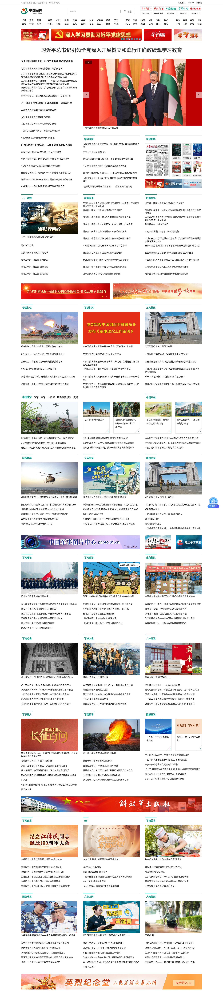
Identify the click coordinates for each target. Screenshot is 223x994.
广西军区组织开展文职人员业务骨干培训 (101, 952)
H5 (199, 19)
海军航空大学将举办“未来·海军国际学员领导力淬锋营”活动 (171, 437)
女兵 (128, 19)
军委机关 (89, 307)
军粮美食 (151, 820)
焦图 (39, 19)
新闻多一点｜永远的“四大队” (188, 738)
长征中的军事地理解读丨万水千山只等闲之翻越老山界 (46, 703)
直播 (67, 23)
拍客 (91, 23)
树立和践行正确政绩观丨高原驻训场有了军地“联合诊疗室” (47, 438)
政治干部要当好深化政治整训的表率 (37, 623)
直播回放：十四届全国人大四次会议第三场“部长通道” (45, 876)
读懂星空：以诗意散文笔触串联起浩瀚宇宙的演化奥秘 (170, 703)
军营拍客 (89, 714)
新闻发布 (89, 198)
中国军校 (151, 397)
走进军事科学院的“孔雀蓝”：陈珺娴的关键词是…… (106, 935)
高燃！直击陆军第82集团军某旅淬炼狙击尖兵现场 (44, 765)
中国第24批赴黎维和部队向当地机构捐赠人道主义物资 (170, 596)
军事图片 (27, 714)
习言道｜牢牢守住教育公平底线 (157, 738)
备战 (67, 19)
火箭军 (100, 19)
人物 (185, 23)
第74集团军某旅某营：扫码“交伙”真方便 (163, 867)
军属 (178, 19)
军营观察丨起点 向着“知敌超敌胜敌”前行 (39, 518)
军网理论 (27, 557)
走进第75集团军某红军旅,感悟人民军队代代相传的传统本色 (48, 447)
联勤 (108, 19)
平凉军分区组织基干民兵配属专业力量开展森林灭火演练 (47, 957)
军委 (50, 19)
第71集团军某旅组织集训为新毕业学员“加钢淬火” (105, 437)
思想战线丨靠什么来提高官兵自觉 (36, 627)
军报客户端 (158, 13)
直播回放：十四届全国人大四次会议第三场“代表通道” (45, 886)
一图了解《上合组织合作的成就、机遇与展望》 (166, 759)
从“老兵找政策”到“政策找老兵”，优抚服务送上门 (43, 952)
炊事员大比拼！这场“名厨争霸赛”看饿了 (163, 859)
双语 (192, 23)
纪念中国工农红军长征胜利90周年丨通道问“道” (42, 699)
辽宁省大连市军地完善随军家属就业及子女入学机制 (45, 943)
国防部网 (145, 13)
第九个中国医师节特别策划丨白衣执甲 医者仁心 (167, 952)
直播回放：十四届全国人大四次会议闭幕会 (40, 881)
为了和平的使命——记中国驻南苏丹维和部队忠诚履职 (170, 618)
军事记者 (184, 8)
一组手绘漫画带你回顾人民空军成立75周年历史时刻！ (108, 876)
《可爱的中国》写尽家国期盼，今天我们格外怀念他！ (46, 694)
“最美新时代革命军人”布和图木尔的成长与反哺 (42, 509)
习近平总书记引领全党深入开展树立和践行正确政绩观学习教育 (111, 49)
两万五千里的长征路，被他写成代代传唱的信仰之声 (107, 694)
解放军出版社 (196, 8)
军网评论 (89, 557)
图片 (75, 23)
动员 (151, 19)
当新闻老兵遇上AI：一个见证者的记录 (162, 684)
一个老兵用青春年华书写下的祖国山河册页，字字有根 (170, 699)
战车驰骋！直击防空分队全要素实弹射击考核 (41, 346)
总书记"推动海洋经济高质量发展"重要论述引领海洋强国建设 (172, 769)
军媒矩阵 (151, 139)
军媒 (192, 19)
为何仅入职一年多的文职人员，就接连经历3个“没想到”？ (109, 957)
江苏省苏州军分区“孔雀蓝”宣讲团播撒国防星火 (104, 947)
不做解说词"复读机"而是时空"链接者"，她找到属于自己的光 (110, 509)
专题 (199, 23)
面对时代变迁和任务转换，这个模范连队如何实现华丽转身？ (49, 504)
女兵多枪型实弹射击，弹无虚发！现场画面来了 (104, 496)
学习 (24, 19)
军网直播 (27, 820)
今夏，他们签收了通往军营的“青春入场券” (164, 447)
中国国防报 (171, 8)
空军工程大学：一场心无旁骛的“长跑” (188, 421)
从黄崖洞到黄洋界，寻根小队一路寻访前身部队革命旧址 (47, 689)
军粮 (178, 23)
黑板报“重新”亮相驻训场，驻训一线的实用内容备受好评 (108, 447)
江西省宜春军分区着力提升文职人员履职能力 (103, 943)
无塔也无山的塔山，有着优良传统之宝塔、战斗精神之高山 (172, 689)
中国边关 (151, 458)
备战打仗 (27, 307)
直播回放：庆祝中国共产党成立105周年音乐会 (42, 871)
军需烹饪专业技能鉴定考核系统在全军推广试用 (166, 881)
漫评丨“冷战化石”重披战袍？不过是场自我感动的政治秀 (108, 596)
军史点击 (27, 638)
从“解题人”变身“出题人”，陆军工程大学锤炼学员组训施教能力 (173, 442)
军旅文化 (89, 638)
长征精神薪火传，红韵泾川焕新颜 (36, 760)
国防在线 (170, 13)
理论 (24, 23)
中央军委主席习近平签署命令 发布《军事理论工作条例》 (109, 346)
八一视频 (27, 198)
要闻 (31, 19)
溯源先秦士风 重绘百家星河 (95, 689)
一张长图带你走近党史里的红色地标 (161, 764)
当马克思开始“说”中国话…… (158, 677)
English (191, 2)
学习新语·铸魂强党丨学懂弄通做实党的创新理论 (167, 754)
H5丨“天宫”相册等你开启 (94, 881)
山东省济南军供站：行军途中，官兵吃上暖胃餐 (166, 876)
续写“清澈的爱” (152, 518)
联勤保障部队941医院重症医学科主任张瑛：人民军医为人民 (110, 504)
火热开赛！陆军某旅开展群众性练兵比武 (101, 775)
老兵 (166, 23)
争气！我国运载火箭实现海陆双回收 (37, 236)
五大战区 (151, 307)
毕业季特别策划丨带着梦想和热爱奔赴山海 (157, 421)
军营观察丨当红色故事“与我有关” (160, 886)
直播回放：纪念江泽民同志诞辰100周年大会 (41, 859)
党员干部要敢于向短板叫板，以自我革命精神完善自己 (46, 613)
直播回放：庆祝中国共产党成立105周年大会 (41, 867)
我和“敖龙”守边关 (153, 523)
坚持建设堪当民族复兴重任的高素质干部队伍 (41, 618)
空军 (91, 19)
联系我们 (181, 2)
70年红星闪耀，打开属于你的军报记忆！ (102, 859)
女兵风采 (89, 458)
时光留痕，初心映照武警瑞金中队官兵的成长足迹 (106, 779)
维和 (135, 19)
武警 (116, 19)
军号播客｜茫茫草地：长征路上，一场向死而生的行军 (108, 684)
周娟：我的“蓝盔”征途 (93, 514)
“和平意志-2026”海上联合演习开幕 (37, 523)
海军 (83, 19)
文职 (158, 19)
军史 (166, 19)
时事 (39, 23)
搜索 (129, 11)
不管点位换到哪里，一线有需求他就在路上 (164, 957)
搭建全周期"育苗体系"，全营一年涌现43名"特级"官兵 (126, 423)
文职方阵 (89, 896)
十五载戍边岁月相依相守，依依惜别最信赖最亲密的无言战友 (173, 528)
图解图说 (151, 714)
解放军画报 (159, 8)
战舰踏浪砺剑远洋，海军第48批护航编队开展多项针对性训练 (49, 496)
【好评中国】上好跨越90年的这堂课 (99, 618)
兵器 (143, 23)
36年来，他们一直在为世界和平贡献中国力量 (166, 613)
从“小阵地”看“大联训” (94, 419)
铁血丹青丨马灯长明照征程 (95, 677)
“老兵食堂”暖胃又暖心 (155, 871)
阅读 (135, 23)
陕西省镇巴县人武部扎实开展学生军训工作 (40, 947)
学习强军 (89, 139)
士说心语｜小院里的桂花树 (95, 699)
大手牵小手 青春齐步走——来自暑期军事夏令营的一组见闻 (48, 935)
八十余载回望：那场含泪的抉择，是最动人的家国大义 (46, 684)
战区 (58, 19)
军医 (185, 19)
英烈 (108, 23)
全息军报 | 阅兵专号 (92, 867)
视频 (58, 23)
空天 (151, 23)
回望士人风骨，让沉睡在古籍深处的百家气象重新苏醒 (170, 694)
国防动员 (27, 896)
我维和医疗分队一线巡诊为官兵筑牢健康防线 (165, 623)
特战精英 (27, 458)
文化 (128, 23)
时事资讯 (151, 198)
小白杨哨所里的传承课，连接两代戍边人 (163, 514)
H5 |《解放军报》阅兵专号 (95, 871)
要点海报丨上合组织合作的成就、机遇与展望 (165, 773)
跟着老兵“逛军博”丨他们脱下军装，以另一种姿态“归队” (170, 947)
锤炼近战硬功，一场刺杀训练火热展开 (100, 765)
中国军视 (194, 13)
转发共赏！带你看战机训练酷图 (97, 760)
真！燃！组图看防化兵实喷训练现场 (99, 753)
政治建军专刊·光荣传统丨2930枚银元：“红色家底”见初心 (47, 677)
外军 (158, 23)
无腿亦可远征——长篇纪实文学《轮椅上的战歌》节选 (170, 962)
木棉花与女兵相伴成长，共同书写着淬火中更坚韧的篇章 (109, 523)
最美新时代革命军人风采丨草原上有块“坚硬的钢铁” (44, 514)
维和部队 (151, 557)
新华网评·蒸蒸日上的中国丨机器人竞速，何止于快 (106, 608)
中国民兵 (183, 13)
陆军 (75, 19)
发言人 (100, 23)
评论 (31, 23)
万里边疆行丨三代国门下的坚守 (159, 346)
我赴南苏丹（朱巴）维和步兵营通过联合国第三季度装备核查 (173, 604)
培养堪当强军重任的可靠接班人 (35, 596)
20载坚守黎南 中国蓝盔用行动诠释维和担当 (166, 608)
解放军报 (147, 8)
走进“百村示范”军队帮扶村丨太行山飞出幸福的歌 (43, 442)
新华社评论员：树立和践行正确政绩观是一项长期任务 (108, 604)
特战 (116, 23)
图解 (83, 23)
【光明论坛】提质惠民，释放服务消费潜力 (102, 623)
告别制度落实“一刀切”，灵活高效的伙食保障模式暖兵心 (108, 442)
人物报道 (151, 896)
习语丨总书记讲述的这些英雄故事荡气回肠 (164, 778)
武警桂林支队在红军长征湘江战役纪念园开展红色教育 (108, 770)
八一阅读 (151, 638)
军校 (50, 23)
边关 (143, 19)
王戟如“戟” (150, 935)
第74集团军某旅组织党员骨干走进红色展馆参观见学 (45, 770)
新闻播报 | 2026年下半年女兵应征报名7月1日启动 (106, 518)
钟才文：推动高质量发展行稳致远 (98, 613)
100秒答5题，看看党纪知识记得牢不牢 (101, 886)
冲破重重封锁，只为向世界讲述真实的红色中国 (104, 703)
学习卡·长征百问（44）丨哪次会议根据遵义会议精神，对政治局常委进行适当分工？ (49, 755)
